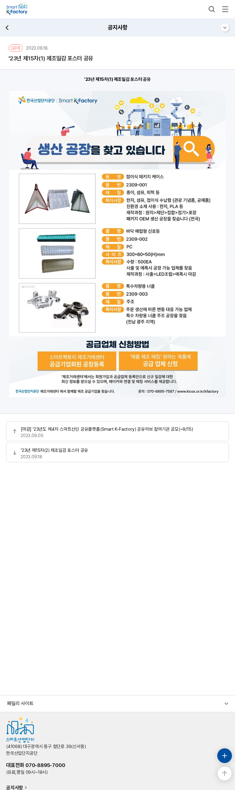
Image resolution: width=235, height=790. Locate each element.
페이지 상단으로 (224, 773)
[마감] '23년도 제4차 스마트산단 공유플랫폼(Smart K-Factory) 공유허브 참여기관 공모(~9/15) (107, 429)
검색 (211, 9)
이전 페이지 (7, 27)
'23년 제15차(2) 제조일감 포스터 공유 (54, 450)
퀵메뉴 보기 (224, 755)
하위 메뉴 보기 (225, 28)
